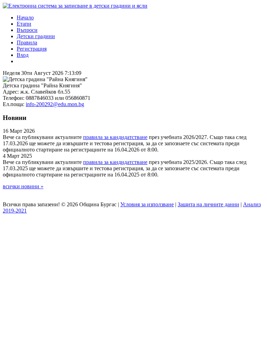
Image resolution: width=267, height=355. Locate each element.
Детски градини (36, 36)
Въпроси (27, 30)
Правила (27, 42)
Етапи (24, 24)
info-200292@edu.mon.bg (55, 104)
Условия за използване (147, 204)
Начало (25, 17)
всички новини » (23, 186)
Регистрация (32, 49)
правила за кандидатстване (115, 137)
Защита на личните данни (208, 204)
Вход (23, 55)
